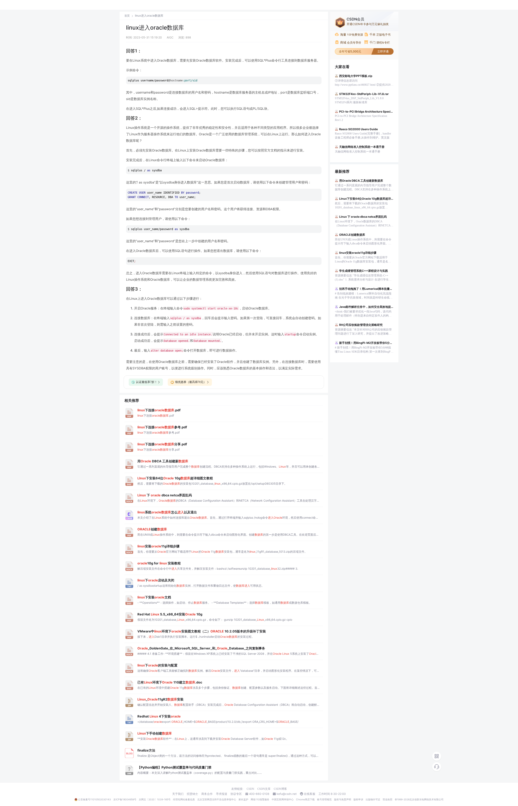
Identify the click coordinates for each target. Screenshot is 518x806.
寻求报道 (221, 793)
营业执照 (387, 799)
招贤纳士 (192, 793)
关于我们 (178, 793)
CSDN (250, 788)
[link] (127, 15)
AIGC (170, 37)
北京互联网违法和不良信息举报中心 (216, 799)
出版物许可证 (373, 799)
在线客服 (309, 793)
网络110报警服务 (260, 799)
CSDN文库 (264, 788)
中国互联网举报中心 (283, 799)
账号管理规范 (324, 799)
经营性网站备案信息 (184, 799)
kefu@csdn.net (287, 793)
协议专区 (236, 793)
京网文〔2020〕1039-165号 (155, 799)
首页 (127, 15)
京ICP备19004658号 (124, 799)
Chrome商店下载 (305, 799)
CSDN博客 (280, 788)
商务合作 (207, 793)
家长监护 (243, 799)
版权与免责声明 (342, 799)
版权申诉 (358, 799)
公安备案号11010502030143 (94, 799)
